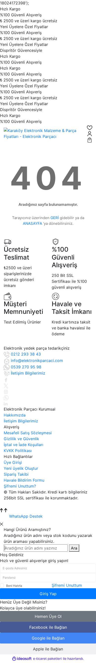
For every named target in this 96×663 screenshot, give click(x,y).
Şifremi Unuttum (67, 585)
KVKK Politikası (18, 450)
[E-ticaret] (47, 659)
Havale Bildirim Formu (24, 480)
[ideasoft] (22, 659)
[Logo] (42, 133)
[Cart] (89, 139)
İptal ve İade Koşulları (23, 444)
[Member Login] (89, 134)
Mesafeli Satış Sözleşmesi (28, 432)
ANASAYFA (32, 223)
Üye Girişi (13, 462)
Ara (74, 548)
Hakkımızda (15, 415)
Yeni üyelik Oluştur (21, 468)
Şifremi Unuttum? (20, 486)
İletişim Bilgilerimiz (21, 420)
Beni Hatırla (14, 585)
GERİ (54, 217)
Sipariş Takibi (16, 474)
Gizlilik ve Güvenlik (21, 438)
